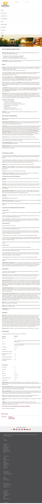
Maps (4, 496)
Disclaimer (9, 434)
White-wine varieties (12, 418)
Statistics (5, 465)
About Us (5, 445)
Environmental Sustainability (8, 473)
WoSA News (5, 478)
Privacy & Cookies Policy (24, 434)
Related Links (6, 467)
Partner (10, 435)
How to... (5, 452)
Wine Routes (5, 485)
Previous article (4, 416)
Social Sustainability (6, 472)
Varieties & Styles (6, 464)
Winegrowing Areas (7, 459)
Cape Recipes (6, 491)
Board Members (6, 447)
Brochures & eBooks (7, 498)
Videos (5, 497)
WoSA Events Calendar (7, 451)
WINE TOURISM (4, 24)
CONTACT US (3, 30)
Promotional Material (7, 494)
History (5, 458)
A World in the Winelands (7, 484)
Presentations (6, 495)
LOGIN (2, 33)
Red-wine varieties (11, 417)
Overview (5, 457)
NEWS (2, 21)
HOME (2, 10)
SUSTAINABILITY (4, 18)
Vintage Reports (6, 463)
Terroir (5, 460)
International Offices (7, 446)
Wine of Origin (6, 466)
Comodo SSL (5, 440)
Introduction (10, 416)
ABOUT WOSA (3, 13)
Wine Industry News (7, 479)
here (18, 94)
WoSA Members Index (7, 450)
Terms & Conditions (15, 434)
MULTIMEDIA (3, 27)
